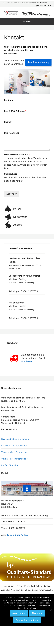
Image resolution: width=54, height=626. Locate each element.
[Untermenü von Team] (22, 586)
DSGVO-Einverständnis (17, 154)
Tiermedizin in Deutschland (14, 452)
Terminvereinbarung (38, 62)
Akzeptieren (18, 613)
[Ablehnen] (50, 610)
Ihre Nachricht (11, 133)
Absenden (11, 193)
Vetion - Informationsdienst (14, 458)
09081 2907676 (44, 5)
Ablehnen (37, 613)
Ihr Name (9, 100)
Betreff (8, 122)
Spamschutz (11, 174)
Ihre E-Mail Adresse (15, 111)
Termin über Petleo (17, 535)
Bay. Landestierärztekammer (15, 439)
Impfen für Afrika (9, 465)
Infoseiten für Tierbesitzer (14, 445)
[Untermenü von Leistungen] (15, 586)
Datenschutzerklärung (27, 620)
